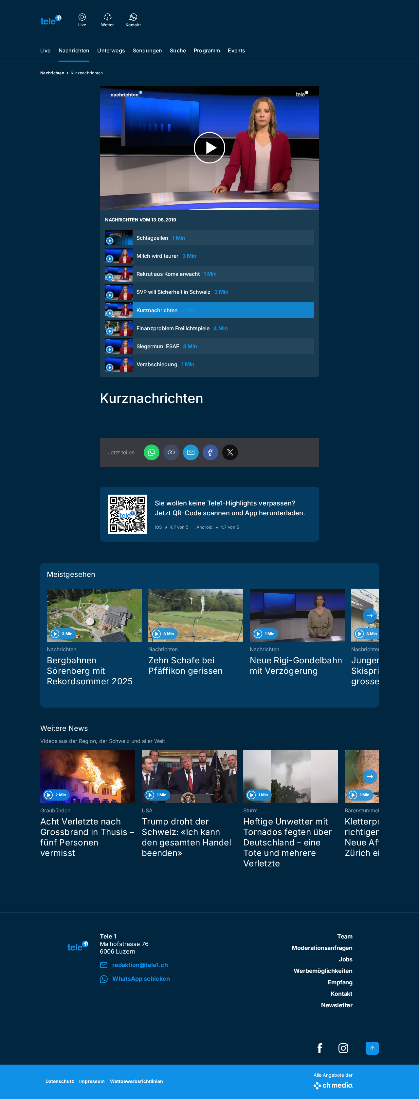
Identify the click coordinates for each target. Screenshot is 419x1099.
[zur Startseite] (51, 20)
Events (236, 50)
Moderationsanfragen (322, 947)
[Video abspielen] (209, 148)
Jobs (346, 959)
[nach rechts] (370, 615)
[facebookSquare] (319, 1048)
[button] (171, 452)
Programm (207, 50)
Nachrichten (74, 50)
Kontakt (342, 993)
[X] (230, 452)
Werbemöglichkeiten (323, 970)
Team (345, 936)
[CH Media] (333, 1084)
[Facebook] (210, 452)
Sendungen (147, 50)
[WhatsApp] (151, 452)
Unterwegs (111, 50)
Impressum (92, 1081)
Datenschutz (60, 1081)
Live (45, 50)
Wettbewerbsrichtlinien (136, 1081)
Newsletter (337, 1005)
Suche (178, 50)
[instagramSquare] (343, 1048)
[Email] (191, 452)
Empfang (340, 982)
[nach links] (49, 615)
